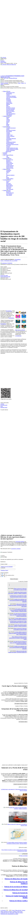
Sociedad (5, 179)
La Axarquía (8, 101)
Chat (2, 78)
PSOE (7, 177)
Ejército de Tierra (9, 168)
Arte (7, 156)
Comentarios (9, 263)
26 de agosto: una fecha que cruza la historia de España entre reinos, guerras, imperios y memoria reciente (18, 610)
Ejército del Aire (9, 166)
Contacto (14, 911)
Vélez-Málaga (9, 114)
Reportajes (8, 191)
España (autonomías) (10, 150)
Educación (8, 183)
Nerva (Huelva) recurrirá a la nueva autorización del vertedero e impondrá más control (18, 638)
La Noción (3, 75)
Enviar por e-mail (4, 275)
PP (6, 176)
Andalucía (5, 116)
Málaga (4, 91)
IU (6, 173)
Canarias (8, 132)
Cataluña (8, 137)
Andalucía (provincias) (11, 127)
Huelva (7, 122)
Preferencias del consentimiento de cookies (9, 913)
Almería (8, 117)
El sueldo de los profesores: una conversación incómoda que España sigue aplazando (18, 600)
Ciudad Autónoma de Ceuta (12, 148)
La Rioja (8, 146)
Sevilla (7, 125)
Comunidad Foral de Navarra (12, 144)
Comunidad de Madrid (11, 142)
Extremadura (9, 139)
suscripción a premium (15, 548)
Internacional (8, 151)
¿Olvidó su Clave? (4, 570)
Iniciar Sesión (3, 62)
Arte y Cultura (6, 155)
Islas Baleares (9, 131)
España (4, 126)
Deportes (5, 153)
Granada (8, 120)
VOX (7, 172)
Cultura (7, 157)
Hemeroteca (6, 84)
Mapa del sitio (18, 910)
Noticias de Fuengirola (19, 893)
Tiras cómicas (9, 195)
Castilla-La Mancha (10, 136)
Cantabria (8, 133)
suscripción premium (20, 541)
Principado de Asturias (10, 130)
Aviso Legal (19, 911)
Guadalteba (8, 100)
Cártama (8, 94)
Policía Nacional (9, 163)
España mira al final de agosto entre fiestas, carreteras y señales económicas (17, 593)
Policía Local (9, 162)
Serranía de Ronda (10, 110)
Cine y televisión (9, 189)
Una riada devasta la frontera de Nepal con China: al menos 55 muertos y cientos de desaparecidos (18, 615)
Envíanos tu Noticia (8, 911)
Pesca (2, 406)
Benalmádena (9, 93)
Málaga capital (9, 103)
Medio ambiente (9, 185)
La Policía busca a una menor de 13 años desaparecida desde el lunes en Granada (18, 596)
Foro (5, 78)
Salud (7, 182)
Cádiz (7, 118)
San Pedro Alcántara (13, 83)
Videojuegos (8, 186)
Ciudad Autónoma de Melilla (12, 149)
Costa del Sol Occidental (11, 97)
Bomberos (8, 160)
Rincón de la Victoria (10, 107)
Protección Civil (9, 159)
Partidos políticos (9, 178)
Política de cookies (19, 912)
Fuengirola (8, 99)
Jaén (7, 123)
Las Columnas (9, 194)
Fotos (19, 83)
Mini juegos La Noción (20, 329)
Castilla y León (9, 135)
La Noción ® (3, 910)
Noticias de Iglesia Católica (18, 901)
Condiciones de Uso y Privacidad (7, 912)
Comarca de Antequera (11, 96)
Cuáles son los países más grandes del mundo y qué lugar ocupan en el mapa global (17, 605)
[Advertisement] (14, 15)
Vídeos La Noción (4, 83)
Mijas (7, 105)
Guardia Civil (9, 164)
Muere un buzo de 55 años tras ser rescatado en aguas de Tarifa (20, 589)
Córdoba (8, 119)
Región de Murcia (10, 143)
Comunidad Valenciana (11, 138)
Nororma (8, 106)
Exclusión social (4, 405)
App (7, 78)
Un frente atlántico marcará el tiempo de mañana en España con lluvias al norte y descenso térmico (18, 619)
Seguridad (5, 158)
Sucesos (8, 181)
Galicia (7, 140)
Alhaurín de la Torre (10, 92)
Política (4, 169)
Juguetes (2, 403)
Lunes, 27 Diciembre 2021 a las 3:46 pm (9, 260)
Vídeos (22, 83)
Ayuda (13, 910)
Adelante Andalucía (10, 175)
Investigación (9, 184)
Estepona (8, 98)
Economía (5, 152)
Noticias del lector (10, 192)
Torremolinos (9, 112)
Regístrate (3, 61)
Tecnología (8, 188)
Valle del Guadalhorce (10, 113)
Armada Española (10, 165)
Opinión (5, 190)
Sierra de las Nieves (10, 111)
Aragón (7, 129)
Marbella (8, 104)
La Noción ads (18, 335)
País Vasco (8, 145)
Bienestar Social (4, 407)
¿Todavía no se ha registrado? (7, 566)
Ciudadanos (8, 170)
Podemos (8, 171)
